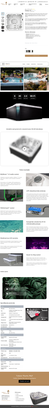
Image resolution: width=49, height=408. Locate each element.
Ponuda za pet (35, 406)
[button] (9, 30)
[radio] (26, 51)
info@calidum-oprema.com (6, 400)
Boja (26, 48)
